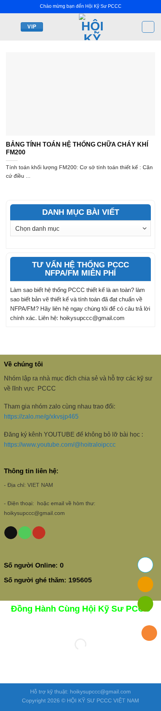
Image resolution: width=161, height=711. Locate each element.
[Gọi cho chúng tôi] (24, 532)
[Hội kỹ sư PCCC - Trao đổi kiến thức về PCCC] (92, 27)
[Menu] (10, 26)
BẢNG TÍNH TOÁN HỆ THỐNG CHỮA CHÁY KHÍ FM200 (77, 148)
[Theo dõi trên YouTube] (38, 532)
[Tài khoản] (148, 27)
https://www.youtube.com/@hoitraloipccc (60, 444)
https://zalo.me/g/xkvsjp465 (41, 416)
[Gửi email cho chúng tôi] (10, 532)
